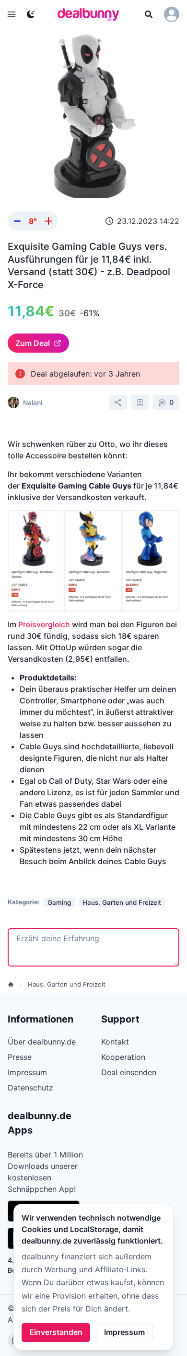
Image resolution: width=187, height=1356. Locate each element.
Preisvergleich (44, 624)
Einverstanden (55, 1332)
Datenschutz (30, 1087)
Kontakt (115, 1041)
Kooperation (123, 1057)
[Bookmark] (140, 402)
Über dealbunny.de (42, 1041)
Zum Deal (32, 343)
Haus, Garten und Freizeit (66, 984)
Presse (20, 1057)
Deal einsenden (128, 1072)
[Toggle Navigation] (11, 14)
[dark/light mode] (30, 14)
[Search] (148, 14)
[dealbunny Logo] (92, 14)
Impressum (124, 1332)
